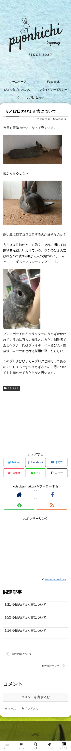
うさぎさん (13, 388)
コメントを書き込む (35, 697)
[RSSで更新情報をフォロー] (51, 505)
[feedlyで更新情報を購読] (19, 505)
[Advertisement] (35, 421)
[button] (63, 485)
